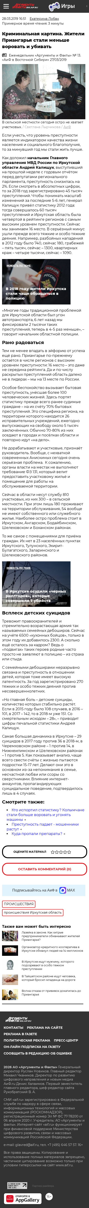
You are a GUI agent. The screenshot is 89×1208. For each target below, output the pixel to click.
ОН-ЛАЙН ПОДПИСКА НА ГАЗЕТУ (32, 1047)
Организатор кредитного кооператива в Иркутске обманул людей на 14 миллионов (52, 948)
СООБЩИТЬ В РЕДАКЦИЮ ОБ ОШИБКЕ (38, 1053)
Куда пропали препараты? (37, 834)
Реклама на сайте (45, 1028)
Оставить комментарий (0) (44, 869)
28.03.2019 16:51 (14, 19)
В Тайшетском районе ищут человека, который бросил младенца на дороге (49, 978)
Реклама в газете (20, 1034)
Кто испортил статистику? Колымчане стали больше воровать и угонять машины (45, 815)
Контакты (13, 1028)
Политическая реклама (27, 1040)
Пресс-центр (66, 1040)
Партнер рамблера (43, 1186)
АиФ (67, 127)
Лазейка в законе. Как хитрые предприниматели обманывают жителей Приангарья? (51, 936)
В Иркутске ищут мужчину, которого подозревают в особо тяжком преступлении (48, 965)
